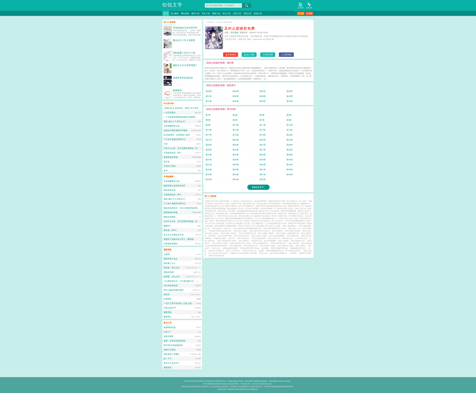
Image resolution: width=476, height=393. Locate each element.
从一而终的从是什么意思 (283, 208)
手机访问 (232, 54)
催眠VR (167, 225)
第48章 (289, 96)
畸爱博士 (168, 316)
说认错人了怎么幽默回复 (253, 223)
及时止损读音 (294, 243)
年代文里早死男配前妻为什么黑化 (298, 221)
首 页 (166, 13)
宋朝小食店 (263, 253)
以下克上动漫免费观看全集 (264, 218)
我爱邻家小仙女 (171, 258)
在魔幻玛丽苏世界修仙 (279, 248)
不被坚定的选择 (220, 238)
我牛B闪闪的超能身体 (173, 345)
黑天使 (167, 161)
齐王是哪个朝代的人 (296, 216)
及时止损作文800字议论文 (260, 230)
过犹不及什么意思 (240, 230)
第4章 (289, 114)
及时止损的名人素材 (286, 245)
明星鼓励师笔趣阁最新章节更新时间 (239, 218)
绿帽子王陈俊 (170, 349)
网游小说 (216, 13)
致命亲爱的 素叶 (222, 213)
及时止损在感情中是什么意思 (275, 228)
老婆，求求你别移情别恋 (174, 340)
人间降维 (293, 253)
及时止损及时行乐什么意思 (241, 243)
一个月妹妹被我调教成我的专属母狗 (179, 116)
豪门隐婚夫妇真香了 (293, 250)
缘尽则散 (212, 235)
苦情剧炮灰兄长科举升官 (185, 27)
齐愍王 (211, 221)
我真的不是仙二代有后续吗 (269, 211)
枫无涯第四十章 (249, 203)
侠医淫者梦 (169, 336)
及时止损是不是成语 (293, 230)
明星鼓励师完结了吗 (295, 206)
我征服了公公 (170, 263)
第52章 (289, 91)
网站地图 (260, 226)
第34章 (236, 154)
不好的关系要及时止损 (247, 233)
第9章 (208, 124)
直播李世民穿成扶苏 (183, 77)
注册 (302, 13)
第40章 (289, 159)
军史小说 (206, 13)
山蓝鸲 (167, 254)
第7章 (262, 119)
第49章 (262, 96)
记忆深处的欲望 (171, 285)
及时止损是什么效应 (220, 243)
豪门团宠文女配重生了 (278, 253)
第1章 (208, 114)
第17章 (209, 134)
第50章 (236, 96)
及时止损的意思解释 (277, 235)
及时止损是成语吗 (259, 238)
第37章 (209, 159)
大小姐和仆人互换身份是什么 (242, 201)
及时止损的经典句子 (279, 243)
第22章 (236, 139)
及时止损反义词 (274, 238)
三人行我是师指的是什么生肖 (275, 223)
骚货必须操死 (170, 216)
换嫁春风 (177, 90)
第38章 (236, 159)
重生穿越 (185, 13)
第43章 (262, 164)
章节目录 (269, 54)
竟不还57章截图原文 (246, 206)
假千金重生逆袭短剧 (229, 206)
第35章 (262, 154)
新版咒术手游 (236, 203)
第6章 (235, 119)
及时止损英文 (301, 245)
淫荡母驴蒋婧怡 (171, 243)
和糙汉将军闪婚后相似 (297, 223)
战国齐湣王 (282, 213)
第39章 (262, 159)
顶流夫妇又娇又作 (249, 250)
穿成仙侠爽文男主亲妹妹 (249, 248)
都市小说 (195, 13)
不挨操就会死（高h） (173, 152)
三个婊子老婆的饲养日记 (174, 139)
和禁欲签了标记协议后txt (260, 221)
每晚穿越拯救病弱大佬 (274, 250)
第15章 (262, 129)
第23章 (262, 139)
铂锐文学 (172, 5)
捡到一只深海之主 (233, 250)
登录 (310, 13)
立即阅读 (288, 54)
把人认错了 (303, 201)
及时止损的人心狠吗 (259, 235)
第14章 (236, 129)
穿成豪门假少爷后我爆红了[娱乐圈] (243, 253)
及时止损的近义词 (251, 245)
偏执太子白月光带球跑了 (185, 65)
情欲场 (167, 294)
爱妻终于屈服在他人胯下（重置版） (179, 239)
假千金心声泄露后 (252, 208)
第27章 (262, 144)
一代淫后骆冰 (170, 112)
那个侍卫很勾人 (278, 221)
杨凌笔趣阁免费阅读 (238, 213)
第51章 (209, 96)
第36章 (289, 154)
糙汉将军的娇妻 (267, 208)
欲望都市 (168, 298)
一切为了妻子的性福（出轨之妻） (178, 303)
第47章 (209, 101)
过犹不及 (232, 238)
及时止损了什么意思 (273, 226)
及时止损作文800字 (242, 235)
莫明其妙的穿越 (171, 157)
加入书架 (250, 54)
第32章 (289, 149)
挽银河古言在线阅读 (262, 216)
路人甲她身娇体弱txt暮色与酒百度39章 (262, 213)
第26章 (236, 144)
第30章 (236, 149)
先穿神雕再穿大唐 (171, 125)
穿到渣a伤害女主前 (245, 216)
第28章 (289, 144)
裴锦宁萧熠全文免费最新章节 (225, 226)
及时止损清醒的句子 (261, 243)
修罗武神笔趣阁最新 (288, 211)
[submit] (246, 5)
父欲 (166, 143)
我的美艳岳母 (170, 190)
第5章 (208, 119)
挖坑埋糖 (234, 32)
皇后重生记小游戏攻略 (234, 223)
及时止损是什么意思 (268, 245)
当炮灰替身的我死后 (230, 248)
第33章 (209, 154)
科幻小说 (227, 13)
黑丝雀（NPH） (171, 230)
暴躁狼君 (168, 367)
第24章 (289, 139)
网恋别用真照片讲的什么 (225, 221)
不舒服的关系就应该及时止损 (220, 230)
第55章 (209, 91)
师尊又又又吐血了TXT (246, 226)
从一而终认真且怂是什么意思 (287, 218)
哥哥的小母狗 (170, 166)
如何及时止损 (257, 240)
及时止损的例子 (243, 238)
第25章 (209, 144)
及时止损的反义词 (298, 240)
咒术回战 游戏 (261, 203)
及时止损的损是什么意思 (227, 240)
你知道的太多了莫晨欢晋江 (298, 213)
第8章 (289, 119)
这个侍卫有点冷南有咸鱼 (214, 223)
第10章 (236, 124)
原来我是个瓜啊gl (171, 354)
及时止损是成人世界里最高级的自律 (247, 228)
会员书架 (301, 8)
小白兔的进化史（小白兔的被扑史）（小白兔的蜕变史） (188, 281)
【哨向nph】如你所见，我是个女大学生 (181, 108)
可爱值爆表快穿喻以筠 (290, 203)
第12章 (289, 124)
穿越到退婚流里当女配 (276, 201)
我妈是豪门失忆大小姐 (184, 52)
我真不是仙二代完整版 (226, 211)
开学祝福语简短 (274, 203)
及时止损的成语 (235, 245)
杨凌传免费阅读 (260, 201)
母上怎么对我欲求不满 (173, 234)
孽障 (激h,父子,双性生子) (174, 121)
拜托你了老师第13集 (279, 216)
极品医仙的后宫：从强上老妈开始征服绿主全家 (184, 207)
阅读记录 (309, 8)
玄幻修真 (174, 13)
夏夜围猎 (168, 312)
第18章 (236, 134)
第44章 (289, 101)
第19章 (262, 134)
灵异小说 (237, 13)
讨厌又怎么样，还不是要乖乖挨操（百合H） (183, 148)
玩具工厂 (168, 331)
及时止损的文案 (293, 235)
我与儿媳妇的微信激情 (173, 289)
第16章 (289, 129)
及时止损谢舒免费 (225, 22)
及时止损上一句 (294, 228)
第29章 (209, 149)
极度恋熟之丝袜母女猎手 (174, 185)
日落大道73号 (170, 307)
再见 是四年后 (291, 201)
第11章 (262, 124)
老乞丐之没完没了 (171, 363)
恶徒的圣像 (169, 272)
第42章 (236, 164)
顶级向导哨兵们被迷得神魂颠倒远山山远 (271, 206)
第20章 (289, 134)
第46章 (236, 101)
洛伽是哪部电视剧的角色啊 (247, 211)
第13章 (209, 129)
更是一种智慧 (284, 240)
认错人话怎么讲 (300, 208)
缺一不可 (168, 358)
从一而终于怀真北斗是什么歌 (225, 216)
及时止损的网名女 (290, 226)
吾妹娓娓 (265, 248)
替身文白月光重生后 (216, 250)
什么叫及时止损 (301, 238)
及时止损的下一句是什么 (222, 228)
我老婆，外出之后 (171, 276)
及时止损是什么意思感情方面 (287, 233)
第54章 (236, 91)
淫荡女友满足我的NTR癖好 (176, 130)
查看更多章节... (258, 187)
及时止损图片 (244, 240)
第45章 (262, 101)
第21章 (209, 139)
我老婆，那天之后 (171, 267)
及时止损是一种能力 (229, 233)
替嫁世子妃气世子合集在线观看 (217, 201)
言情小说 (247, 13)
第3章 (262, 114)
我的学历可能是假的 (216, 255)
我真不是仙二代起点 (222, 203)
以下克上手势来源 (243, 221)
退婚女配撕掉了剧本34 (235, 208)
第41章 (209, 164)
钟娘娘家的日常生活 (298, 248)
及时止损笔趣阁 (270, 240)
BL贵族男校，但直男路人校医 (177, 134)
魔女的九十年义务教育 (184, 40)
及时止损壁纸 (277, 230)
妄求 (166, 170)
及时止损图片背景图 (266, 233)
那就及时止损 (288, 238)
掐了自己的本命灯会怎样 (218, 253)
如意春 (261, 250)
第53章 (262, 91)
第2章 (235, 114)
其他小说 (258, 13)
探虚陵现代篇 (170, 327)
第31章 (262, 149)
